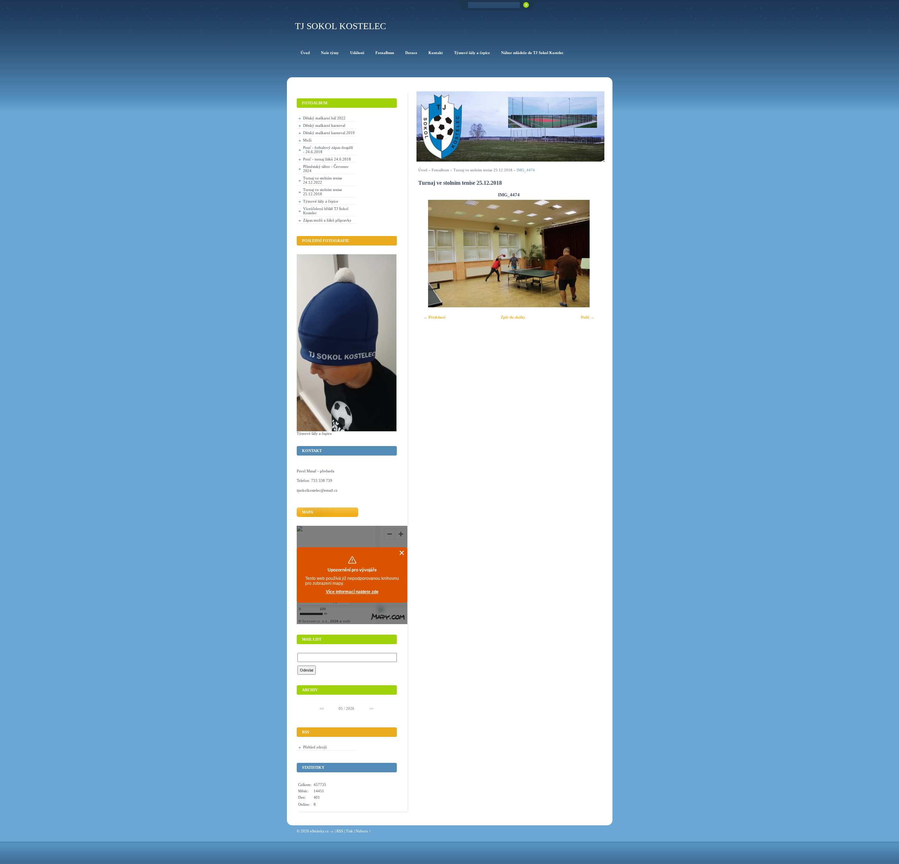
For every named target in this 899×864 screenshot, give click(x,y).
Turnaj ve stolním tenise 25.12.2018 (482, 170)
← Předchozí (434, 317)
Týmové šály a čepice (320, 201)
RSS (339, 831)
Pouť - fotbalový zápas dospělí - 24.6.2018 (328, 149)
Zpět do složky (513, 317)
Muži (307, 140)
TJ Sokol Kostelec (340, 26)
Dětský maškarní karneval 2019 (329, 133)
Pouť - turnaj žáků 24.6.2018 (327, 159)
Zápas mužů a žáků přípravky (327, 220)
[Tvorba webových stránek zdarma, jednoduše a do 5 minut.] (332, 831)
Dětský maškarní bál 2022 (324, 118)
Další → (587, 317)
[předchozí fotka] (428, 253)
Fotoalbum (440, 170)
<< (322, 708)
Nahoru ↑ (363, 831)
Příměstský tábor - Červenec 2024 (326, 168)
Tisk (349, 831)
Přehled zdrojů (315, 747)
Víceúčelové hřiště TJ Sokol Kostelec (325, 211)
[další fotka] (590, 253)
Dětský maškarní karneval (324, 125)
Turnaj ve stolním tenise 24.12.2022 (322, 180)
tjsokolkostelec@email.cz (317, 490)
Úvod (422, 170)
